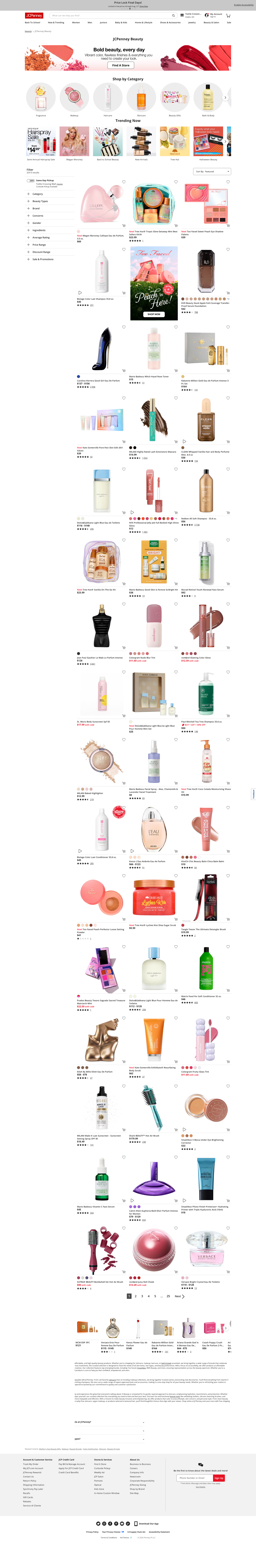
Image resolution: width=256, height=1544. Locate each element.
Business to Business (140, 1464)
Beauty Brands (75, 1449)
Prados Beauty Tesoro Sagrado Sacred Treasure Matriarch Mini (101, 1002)
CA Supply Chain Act (136, 1532)
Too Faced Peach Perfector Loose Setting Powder (100, 931)
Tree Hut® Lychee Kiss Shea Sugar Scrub (152, 925)
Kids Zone (99, 1489)
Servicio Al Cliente (32, 1505)
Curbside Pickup (102, 1468)
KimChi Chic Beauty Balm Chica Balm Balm (202, 861)
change (60, 184)
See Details (200, 1487)
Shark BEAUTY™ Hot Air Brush (144, 1135)
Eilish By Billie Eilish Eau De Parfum (94, 1071)
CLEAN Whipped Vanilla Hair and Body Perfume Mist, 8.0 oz (205, 453)
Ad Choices (124, 1537)
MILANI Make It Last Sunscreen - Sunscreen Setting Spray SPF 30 (99, 1137)
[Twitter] (99, 1523)
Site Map (134, 1493)
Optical (97, 1484)
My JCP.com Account (33, 1468)
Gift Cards (28, 1497)
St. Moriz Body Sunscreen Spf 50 (93, 721)
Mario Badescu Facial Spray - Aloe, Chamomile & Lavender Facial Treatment (153, 790)
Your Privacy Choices (111, 1532)
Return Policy (29, 1480)
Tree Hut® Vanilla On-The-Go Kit (96, 589)
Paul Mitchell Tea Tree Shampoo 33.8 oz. (201, 721)
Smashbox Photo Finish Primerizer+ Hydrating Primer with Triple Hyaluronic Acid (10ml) (204, 1208)
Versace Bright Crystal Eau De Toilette (200, 1281)
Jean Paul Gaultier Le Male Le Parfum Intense (100, 657)
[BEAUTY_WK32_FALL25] (128, 58)
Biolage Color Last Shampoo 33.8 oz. (95, 298)
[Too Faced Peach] (154, 283)
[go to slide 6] (135, 8)
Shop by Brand (137, 1489)
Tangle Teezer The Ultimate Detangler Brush (203, 929)
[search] (175, 16)
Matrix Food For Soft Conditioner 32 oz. (201, 996)
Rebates (27, 1501)
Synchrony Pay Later (33, 1489)
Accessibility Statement (159, 1532)
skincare (112, 1380)
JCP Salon (98, 1476)
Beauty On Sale (113, 1449)
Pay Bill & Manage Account (72, 1464)
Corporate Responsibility (142, 1480)
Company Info (137, 1472)
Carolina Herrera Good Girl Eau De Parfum (98, 380)
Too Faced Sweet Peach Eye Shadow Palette (202, 233)
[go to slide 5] (132, 8)
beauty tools (175, 1396)
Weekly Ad (99, 1472)
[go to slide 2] (124, 8)
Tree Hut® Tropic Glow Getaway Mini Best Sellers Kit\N (153, 233)
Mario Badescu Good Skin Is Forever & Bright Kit (153, 589)
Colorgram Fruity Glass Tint (195, 1071)
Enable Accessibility (244, 4)
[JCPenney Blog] (128, 1523)
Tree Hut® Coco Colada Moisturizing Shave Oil (206, 790)
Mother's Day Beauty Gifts (50, 1449)
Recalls (26, 1493)
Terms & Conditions (109, 1537)
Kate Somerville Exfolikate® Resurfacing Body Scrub (152, 1069)
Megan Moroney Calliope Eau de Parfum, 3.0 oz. (100, 237)
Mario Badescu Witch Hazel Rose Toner (149, 376)
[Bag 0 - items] (228, 16)
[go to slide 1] (122, 8)
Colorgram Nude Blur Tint (142, 657)
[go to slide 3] (127, 8)
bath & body (166, 1363)
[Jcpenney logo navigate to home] (34, 16)
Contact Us (28, 1476)
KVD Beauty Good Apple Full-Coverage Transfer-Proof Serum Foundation (205, 304)
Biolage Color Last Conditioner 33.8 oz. (96, 857)
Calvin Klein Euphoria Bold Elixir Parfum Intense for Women (153, 1212)
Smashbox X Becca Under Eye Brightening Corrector (202, 1141)
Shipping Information (33, 1484)
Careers (134, 1468)
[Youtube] (122, 1523)
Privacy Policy (92, 1532)
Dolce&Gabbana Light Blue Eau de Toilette (98, 522)
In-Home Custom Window (106, 1493)
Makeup (65, 1449)
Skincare (102, 1449)
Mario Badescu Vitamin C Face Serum (96, 1206)
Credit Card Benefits (69, 1472)
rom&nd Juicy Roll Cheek (141, 1281)
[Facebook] (110, 1523)
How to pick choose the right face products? (48, 1430)
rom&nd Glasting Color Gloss (196, 657)
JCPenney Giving (138, 1484)
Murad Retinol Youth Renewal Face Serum (202, 589)
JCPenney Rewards (32, 1472)
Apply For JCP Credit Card (71, 1468)
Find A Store (100, 1464)
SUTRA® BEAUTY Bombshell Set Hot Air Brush (100, 1281)
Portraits (98, 1480)
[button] (154, 283)
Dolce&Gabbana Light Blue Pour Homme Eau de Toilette (153, 1002)
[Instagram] (105, 1523)
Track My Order (31, 1464)
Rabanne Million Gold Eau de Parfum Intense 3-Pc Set (205, 382)
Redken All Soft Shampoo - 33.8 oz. (199, 518)
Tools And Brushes (90, 1449)
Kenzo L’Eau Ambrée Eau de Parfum (147, 861)
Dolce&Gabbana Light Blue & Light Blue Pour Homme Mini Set (152, 727)
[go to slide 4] (130, 8)
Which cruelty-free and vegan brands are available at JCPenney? (58, 1421)
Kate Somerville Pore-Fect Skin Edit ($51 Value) (100, 449)
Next (178, 1296)
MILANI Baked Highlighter (90, 793)
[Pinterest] (116, 1523)
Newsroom (135, 1476)
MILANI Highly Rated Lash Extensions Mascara (152, 451)
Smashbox (141, 1368)
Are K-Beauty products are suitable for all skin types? (53, 1438)
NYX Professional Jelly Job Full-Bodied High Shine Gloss (154, 524)
